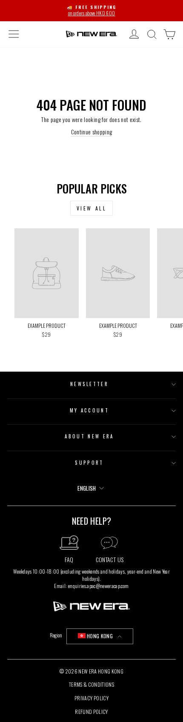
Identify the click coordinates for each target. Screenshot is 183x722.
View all (92, 208)
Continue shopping (91, 132)
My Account (89, 410)
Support (89, 462)
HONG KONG (100, 636)
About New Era (89, 436)
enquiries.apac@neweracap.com (98, 585)
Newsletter (89, 384)
